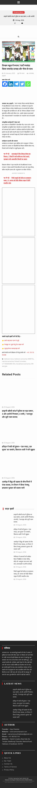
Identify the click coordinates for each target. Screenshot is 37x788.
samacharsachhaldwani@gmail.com (20, 734)
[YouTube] (22, 23)
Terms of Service (10, 767)
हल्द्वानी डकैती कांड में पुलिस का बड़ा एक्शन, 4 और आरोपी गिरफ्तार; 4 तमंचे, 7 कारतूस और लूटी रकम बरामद (17, 414)
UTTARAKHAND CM (8, 364)
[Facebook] (15, 23)
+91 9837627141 (14, 736)
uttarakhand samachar (23, 364)
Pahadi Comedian (20, 361)
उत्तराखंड (31, 73)
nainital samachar (8, 361)
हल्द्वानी (4, 76)
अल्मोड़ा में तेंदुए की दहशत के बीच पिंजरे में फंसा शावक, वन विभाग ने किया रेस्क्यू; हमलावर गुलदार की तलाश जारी (17, 485)
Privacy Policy (9, 770)
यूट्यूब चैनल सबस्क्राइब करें (12, 348)
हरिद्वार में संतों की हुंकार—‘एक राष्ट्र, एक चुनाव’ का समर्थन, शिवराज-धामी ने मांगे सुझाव (22, 531)
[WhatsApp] (18, 23)
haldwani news (9, 359)
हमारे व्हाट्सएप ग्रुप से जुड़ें (11, 340)
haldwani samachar (20, 359)
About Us (7, 758)
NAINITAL (31, 359)
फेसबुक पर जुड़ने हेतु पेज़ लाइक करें (14, 344)
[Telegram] (16, 84)
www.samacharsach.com (18, 732)
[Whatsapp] (28, 84)
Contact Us (8, 764)
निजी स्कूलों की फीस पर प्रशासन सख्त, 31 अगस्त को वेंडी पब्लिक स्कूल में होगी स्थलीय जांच (23, 573)
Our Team (7, 761)
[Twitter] (22, 84)
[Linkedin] (10, 84)
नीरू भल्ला (21, 73)
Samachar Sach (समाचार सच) (20, 778)
